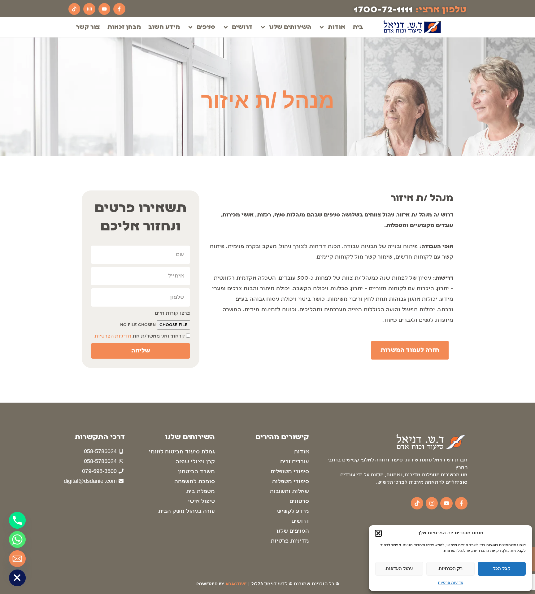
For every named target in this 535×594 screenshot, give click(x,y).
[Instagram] (89, 9)
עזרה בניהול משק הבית (186, 511)
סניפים (206, 27)
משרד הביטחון (196, 472)
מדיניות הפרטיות (112, 336)
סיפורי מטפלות (290, 482)
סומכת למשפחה (194, 482)
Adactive (236, 584)
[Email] (17, 558)
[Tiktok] (74, 9)
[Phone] (17, 520)
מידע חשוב (164, 27)
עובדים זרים (294, 462)
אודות (336, 27)
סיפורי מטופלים (290, 472)
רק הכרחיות (450, 568)
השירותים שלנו (290, 27)
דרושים (242, 27)
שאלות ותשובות (289, 492)
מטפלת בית (200, 492)
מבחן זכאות (124, 27)
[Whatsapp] (17, 539)
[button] (378, 533)
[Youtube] (104, 9)
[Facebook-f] (119, 9)
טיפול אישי (201, 501)
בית (358, 27)
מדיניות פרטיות (450, 583)
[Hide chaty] (17, 578)
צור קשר (88, 27)
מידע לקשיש (293, 511)
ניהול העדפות (399, 568)
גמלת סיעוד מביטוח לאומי (182, 452)
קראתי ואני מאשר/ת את (139, 336)
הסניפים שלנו (292, 531)
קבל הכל (502, 568)
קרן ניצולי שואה (195, 462)
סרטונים (299, 501)
